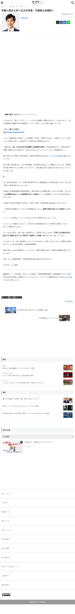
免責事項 (6, 585)
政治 (12, 297)
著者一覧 (6, 512)
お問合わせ (7, 557)
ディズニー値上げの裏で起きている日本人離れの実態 (17, 375)
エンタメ (5, 380)
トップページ (8, 493)
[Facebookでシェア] (61, 22)
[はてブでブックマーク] (64, 22)
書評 (4, 392)
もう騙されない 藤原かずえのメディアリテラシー (38, 442)
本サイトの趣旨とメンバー (11, 566)
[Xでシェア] (57, 22)
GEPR (6, 502)
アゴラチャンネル (7, 373)
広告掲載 (6, 548)
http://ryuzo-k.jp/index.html (13, 132)
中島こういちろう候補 (52, 156)
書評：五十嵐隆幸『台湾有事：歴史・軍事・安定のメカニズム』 (21, 399)
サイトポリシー (8, 530)
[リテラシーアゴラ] (12, 447)
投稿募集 (6, 539)
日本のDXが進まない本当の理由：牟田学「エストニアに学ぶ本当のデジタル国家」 (26, 413)
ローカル (5, 297)
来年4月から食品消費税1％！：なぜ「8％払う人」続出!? (18, 368)
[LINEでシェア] (68, 22)
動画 (4, 359)
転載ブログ (18, 297)
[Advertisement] (37, 45)
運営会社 (6, 575)
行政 (3, 366)
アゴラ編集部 (27, 446)
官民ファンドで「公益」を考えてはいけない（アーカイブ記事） (21, 406)
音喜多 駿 (24, 18)
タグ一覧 (6, 521)
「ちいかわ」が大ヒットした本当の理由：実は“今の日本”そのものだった (23, 383)
